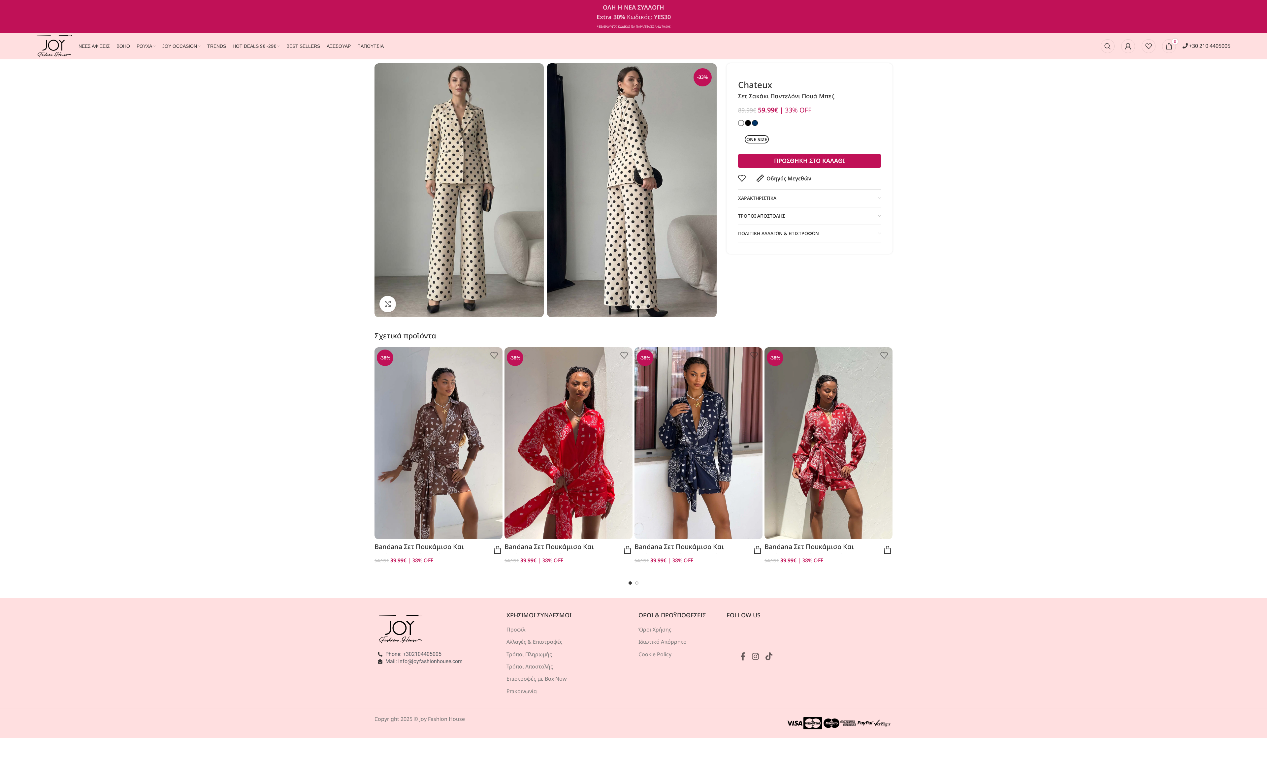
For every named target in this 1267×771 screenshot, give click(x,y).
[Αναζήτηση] (1107, 46)
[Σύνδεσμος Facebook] (743, 656)
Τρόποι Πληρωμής (529, 654)
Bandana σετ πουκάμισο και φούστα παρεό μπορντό (809, 551)
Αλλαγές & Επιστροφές (534, 641)
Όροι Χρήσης (654, 629)
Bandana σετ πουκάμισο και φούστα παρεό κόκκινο (549, 551)
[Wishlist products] (1148, 46)
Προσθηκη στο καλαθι (809, 161)
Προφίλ (515, 629)
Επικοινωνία (521, 691)
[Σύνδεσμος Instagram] (755, 656)
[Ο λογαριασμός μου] (1128, 46)
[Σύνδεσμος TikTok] (769, 656)
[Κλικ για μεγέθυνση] (387, 304)
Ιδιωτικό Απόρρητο (662, 641)
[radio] (757, 139)
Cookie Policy (654, 654)
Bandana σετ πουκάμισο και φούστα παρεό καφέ (419, 551)
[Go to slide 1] (630, 583)
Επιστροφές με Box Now (536, 678)
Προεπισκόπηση (498, 550)
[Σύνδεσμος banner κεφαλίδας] (633, 16)
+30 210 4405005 (1209, 45)
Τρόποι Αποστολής (529, 666)
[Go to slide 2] (636, 583)
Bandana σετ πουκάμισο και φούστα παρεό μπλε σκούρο (680, 551)
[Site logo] (54, 45)
